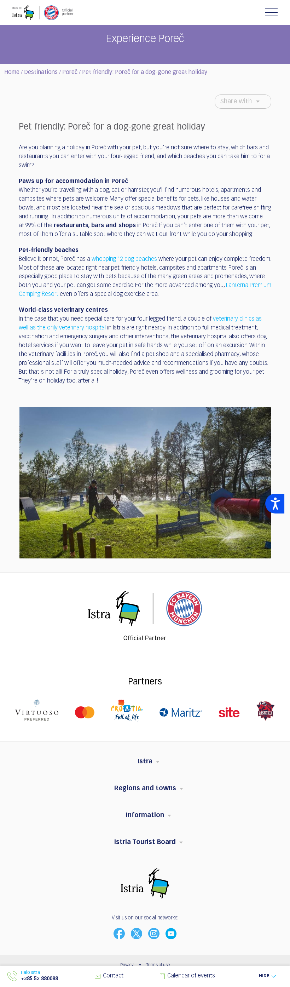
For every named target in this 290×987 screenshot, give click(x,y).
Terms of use (158, 965)
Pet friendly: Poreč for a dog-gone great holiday (144, 72)
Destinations (41, 72)
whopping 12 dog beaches (124, 259)
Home (11, 72)
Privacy (127, 965)
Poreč (69, 72)
